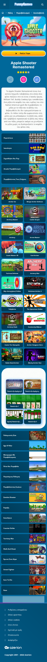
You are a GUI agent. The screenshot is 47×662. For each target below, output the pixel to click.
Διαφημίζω (12, 640)
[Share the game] (10, 79)
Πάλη (10, 13)
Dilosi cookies (14, 620)
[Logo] (23, 4)
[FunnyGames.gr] (2, 13)
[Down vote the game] (23, 79)
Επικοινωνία (13, 635)
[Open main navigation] (4, 4)
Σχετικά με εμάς (15, 630)
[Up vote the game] (36, 79)
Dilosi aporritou (15, 615)
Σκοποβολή (38, 13)
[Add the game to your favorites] (41, 21)
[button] (42, 4)
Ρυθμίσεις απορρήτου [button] (17, 610)
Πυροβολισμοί (23, 13)
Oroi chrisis (13, 625)
